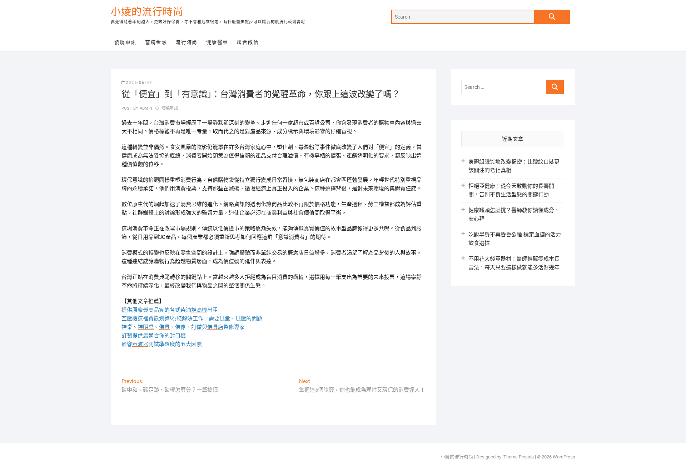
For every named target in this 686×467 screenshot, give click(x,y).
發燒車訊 (125, 42)
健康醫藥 (217, 42)
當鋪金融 (156, 42)
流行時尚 (186, 42)
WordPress (564, 457)
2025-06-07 (139, 82)
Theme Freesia (518, 457)
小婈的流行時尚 (147, 12)
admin (145, 108)
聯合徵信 (248, 42)
